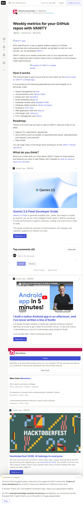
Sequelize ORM (42, 102)
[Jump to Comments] (4, 48)
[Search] (10, 3)
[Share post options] (4, 70)
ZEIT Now (29, 108)
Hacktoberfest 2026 (48, 462)
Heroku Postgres (45, 105)
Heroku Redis (39, 94)
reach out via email (21, 162)
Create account (74, 3)
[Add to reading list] (4, 56)
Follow (45, 358)
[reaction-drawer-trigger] (4, 40)
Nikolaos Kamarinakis (26, 11)
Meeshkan (42, 11)
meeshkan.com (49, 13)
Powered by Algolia (47, 3)
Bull (37, 91)
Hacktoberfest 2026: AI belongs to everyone (36, 456)
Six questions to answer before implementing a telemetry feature (34, 393)
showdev (37, 33)
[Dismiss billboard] (80, 477)
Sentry (39, 116)
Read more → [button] (20, 236)
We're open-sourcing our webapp (24, 385)
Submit (21, 264)
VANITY (39, 51)
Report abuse (52, 270)
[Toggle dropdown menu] (76, 168)
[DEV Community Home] (3, 3)
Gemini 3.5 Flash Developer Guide (35, 211)
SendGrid (34, 97)
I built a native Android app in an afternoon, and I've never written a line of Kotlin (44, 318)
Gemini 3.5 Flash (20, 215)
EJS (36, 100)
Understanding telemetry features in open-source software (32, 402)
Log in (61, 3)
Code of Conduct (39, 270)
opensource (26, 33)
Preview (32, 264)
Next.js (41, 110)
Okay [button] (6, 501)
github (17, 33)
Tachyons (34, 113)
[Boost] (4, 63)
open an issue (66, 159)
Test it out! (45, 370)
